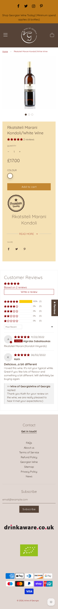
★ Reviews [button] (54, 307)
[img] (22, 337)
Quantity (11, 146)
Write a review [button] (29, 291)
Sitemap (29, 466)
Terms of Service (29, 452)
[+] (20, 152)
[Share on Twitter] (16, 248)
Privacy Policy (29, 471)
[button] (26, 115)
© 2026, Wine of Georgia (28, 600)
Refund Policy (29, 457)
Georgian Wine (29, 462)
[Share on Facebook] (8, 248)
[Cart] (52, 35)
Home (5, 51)
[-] (8, 152)
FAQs (29, 442)
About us (29, 447)
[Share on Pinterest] (24, 248)
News (29, 476)
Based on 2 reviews (15, 287)
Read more (26, 233)
